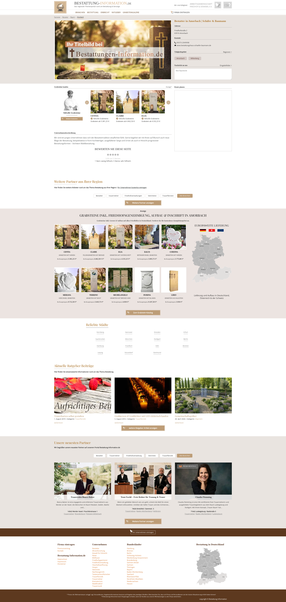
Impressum (62, 561)
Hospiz (95, 567)
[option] (102, 107)
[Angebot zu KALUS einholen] (147, 237)
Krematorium (97, 581)
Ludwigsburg (217, 514)
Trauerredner (114, 456)
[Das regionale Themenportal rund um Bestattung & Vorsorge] (60, 7)
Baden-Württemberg (144, 511)
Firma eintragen (182, 12)
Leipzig (100, 352)
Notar (94, 555)
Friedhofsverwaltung (134, 456)
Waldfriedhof (97, 584)
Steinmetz (152, 456)
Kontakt (60, 551)
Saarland (130, 574)
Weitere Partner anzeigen (143, 521)
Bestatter (65, 17)
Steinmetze (152, 196)
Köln (157, 346)
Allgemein (199, 419)
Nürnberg (100, 332)
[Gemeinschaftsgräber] (203, 395)
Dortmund (157, 352)
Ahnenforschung (98, 551)
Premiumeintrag (68, 466)
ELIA (144, 116)
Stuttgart (157, 339)
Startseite (57, 17)
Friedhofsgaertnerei (99, 560)
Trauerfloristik (80, 419)
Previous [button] (87, 102)
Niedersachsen (132, 581)
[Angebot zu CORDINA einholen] (173, 237)
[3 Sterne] (113, 154)
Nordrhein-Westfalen (135, 579)
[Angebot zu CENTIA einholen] (66, 237)
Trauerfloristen (168, 196)
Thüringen (131, 567)
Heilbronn (157, 511)
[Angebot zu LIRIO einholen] (173, 280)
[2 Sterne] (110, 154)
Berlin (186, 339)
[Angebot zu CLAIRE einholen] (93, 237)
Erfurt (186, 332)
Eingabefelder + (226, 65)
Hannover (128, 332)
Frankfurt (128, 346)
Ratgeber (116, 12)
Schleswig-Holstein (134, 555)
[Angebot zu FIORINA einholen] (147, 280)
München (128, 339)
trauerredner (114, 196)
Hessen (129, 584)
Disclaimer (62, 564)
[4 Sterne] (115, 154)
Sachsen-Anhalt (133, 562)
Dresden (157, 332)
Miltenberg (195, 58)
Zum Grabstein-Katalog (143, 312)
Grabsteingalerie (131, 12)
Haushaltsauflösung (99, 565)
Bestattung (92, 12)
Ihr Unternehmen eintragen (143, 532)
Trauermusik (97, 586)
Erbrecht (105, 12)
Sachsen (130, 565)
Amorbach (80, 17)
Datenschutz (62, 559)
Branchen (80, 12)
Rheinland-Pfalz (133, 576)
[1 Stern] (108, 154)
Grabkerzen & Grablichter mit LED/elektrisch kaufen (141, 416)
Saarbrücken (100, 339)
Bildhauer (96, 558)
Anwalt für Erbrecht (99, 553)
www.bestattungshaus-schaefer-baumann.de (194, 45)
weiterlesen (58, 423)
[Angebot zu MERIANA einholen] (66, 280)
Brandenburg (80, 514)
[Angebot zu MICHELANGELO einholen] (120, 280)
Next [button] (168, 102)
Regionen (227, 52)
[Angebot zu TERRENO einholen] (93, 280)
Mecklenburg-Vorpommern (137, 558)
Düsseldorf (129, 352)
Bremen (186, 346)
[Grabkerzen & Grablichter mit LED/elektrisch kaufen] (143, 395)
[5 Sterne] (118, 154)
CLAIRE (120, 116)
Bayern (72, 17)
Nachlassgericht (98, 572)
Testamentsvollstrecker (101, 574)
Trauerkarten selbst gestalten (69, 416)
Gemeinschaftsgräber (186, 416)
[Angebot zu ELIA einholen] (120, 237)
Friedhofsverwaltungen (133, 196)
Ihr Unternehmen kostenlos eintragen (132, 187)
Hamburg (100, 346)
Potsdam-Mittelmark (93, 514)
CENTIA (94, 116)
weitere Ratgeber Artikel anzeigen (143, 428)
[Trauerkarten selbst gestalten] (82, 395)
